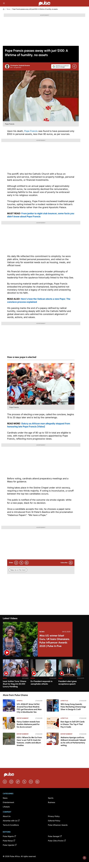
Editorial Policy (54, 821)
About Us (6, 816)
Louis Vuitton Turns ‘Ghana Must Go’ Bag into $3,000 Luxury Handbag (14, 684)
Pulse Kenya (8, 841)
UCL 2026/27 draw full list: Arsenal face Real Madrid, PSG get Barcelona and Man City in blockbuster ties (29, 708)
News (8, 9)
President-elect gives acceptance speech (67, 682)
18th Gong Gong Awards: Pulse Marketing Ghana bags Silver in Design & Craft (73, 707)
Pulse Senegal (53, 836)
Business (51, 802)
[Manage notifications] (84, 857)
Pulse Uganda (8, 845)
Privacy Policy (54, 816)
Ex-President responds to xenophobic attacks (41, 682)
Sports (19, 700)
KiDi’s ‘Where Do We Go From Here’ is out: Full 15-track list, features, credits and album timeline (29, 741)
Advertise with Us (10, 821)
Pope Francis (31, 131)
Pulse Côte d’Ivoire (55, 841)
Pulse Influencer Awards (58, 825)
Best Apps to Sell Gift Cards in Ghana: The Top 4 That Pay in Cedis (73, 724)
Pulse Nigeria (8, 836)
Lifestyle (64, 700)
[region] (44, 674)
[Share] (74, 66)
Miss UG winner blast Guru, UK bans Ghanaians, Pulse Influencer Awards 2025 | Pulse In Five (54, 641)
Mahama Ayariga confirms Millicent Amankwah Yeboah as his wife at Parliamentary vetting (73, 741)
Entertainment (23, 718)
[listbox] (44, 674)
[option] (15, 674)
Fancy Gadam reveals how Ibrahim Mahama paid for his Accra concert (28, 724)
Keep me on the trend (18, 570)
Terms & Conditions (11, 825)
